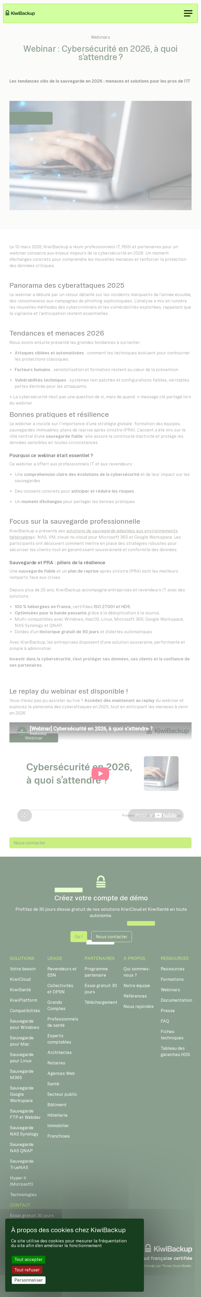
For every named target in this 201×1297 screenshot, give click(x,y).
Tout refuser (27, 1269)
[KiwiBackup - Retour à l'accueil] (23, 13)
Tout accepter (28, 1259)
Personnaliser (28, 1280)
